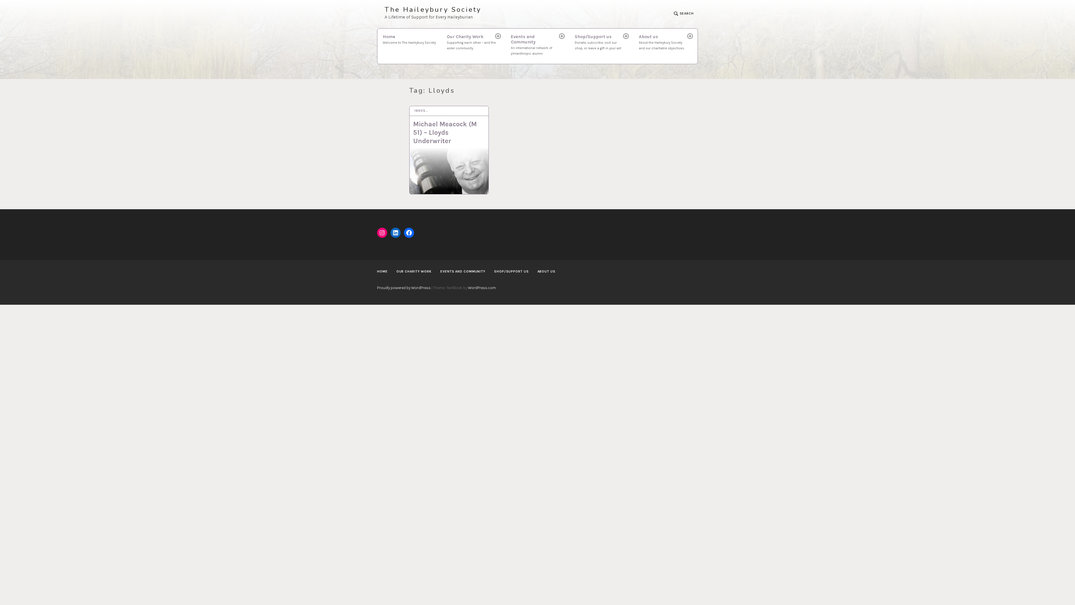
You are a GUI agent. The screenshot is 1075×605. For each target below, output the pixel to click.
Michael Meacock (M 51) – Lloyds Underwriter (445, 132)
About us (662, 42)
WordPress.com (482, 287)
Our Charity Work (471, 42)
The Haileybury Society (433, 9)
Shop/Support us (598, 42)
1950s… (421, 111)
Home (409, 39)
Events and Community (531, 44)
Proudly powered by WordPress (404, 287)
